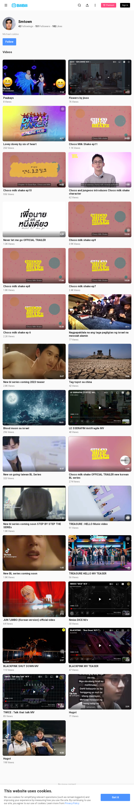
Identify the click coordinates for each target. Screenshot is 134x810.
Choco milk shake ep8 (16, 286)
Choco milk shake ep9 (82, 240)
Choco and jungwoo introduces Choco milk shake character (99, 192)
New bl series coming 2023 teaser (24, 382)
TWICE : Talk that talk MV (18, 712)
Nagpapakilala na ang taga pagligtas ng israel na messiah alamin (98, 334)
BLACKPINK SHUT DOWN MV (20, 666)
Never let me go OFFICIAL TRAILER (24, 240)
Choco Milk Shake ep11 (83, 144)
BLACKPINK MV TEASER (83, 666)
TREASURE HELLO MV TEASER (87, 573)
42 (19, 26)
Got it (115, 797)
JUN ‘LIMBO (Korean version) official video (29, 619)
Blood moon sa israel (16, 428)
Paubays (8, 97)
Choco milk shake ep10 (17, 190)
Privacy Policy (72, 803)
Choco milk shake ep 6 (17, 332)
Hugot (73, 712)
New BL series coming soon (20, 573)
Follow (9, 41)
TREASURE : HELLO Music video (88, 524)
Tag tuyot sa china (80, 382)
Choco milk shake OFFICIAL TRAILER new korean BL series (99, 476)
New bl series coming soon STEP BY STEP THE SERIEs (32, 525)
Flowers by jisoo (79, 97)
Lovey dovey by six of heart (20, 144)
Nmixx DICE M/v (78, 619)
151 (37, 26)
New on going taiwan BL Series (22, 474)
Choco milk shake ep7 (82, 286)
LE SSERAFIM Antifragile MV (86, 428)
